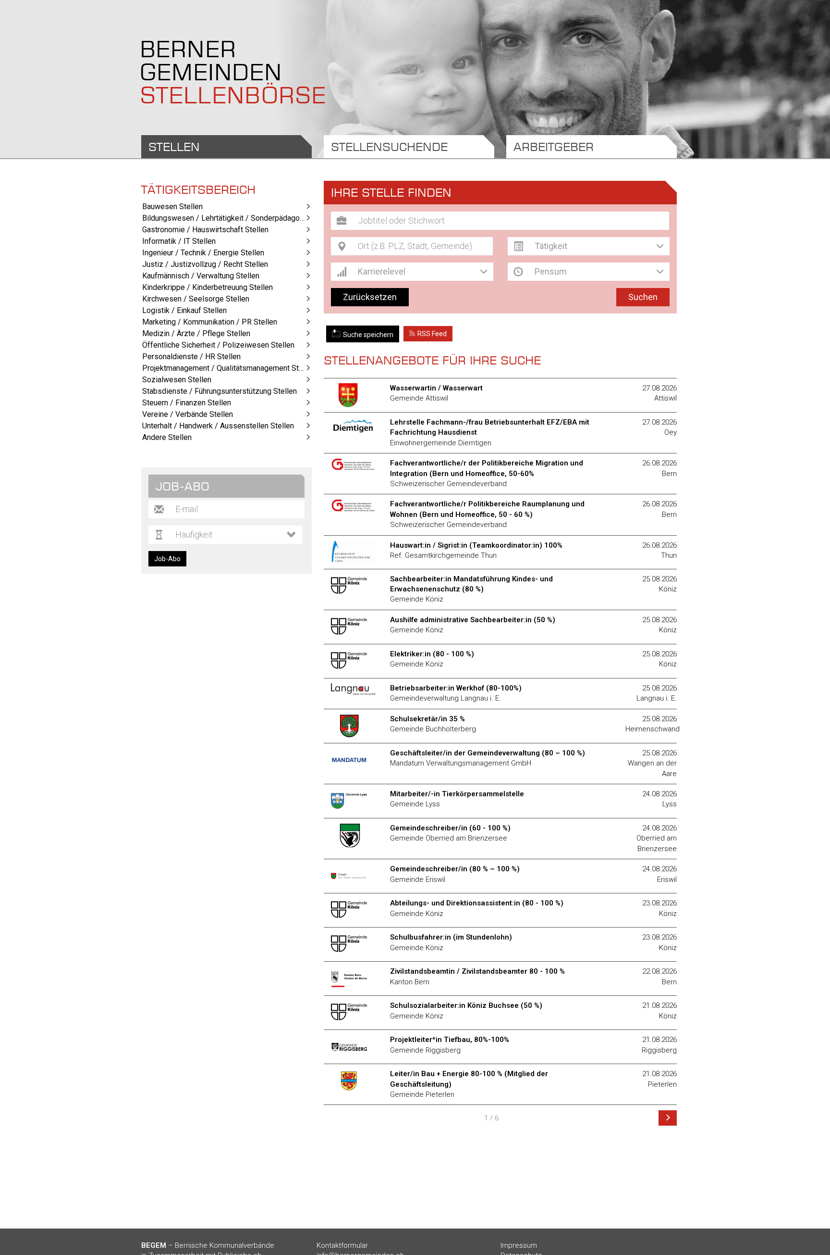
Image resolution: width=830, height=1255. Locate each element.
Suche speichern (368, 335)
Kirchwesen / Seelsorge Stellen (195, 298)
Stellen (174, 146)
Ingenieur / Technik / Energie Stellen (203, 252)
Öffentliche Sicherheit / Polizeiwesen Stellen (218, 345)
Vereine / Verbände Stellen (187, 414)
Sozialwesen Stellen (176, 379)
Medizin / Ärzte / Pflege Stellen (196, 333)
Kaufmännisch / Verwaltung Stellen (200, 275)
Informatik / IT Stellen (179, 241)
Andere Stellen (167, 437)
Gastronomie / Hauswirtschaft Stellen (205, 229)
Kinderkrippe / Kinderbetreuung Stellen (207, 287)
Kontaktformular (342, 1245)
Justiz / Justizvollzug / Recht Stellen (205, 264)
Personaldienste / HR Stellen (191, 356)
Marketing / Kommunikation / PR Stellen (209, 321)
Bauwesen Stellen (172, 206)
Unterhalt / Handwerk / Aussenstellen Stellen (218, 425)
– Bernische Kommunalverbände (207, 1245)
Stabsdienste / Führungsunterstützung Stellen (219, 391)
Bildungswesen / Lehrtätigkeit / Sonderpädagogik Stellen (227, 218)
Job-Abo (167, 559)
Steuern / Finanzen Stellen (186, 402)
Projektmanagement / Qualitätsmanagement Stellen (227, 368)
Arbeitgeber (553, 146)
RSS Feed (432, 334)
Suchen (643, 297)
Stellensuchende (389, 146)
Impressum (518, 1245)
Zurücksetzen (370, 297)
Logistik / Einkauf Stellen (184, 310)
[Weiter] (668, 1118)
